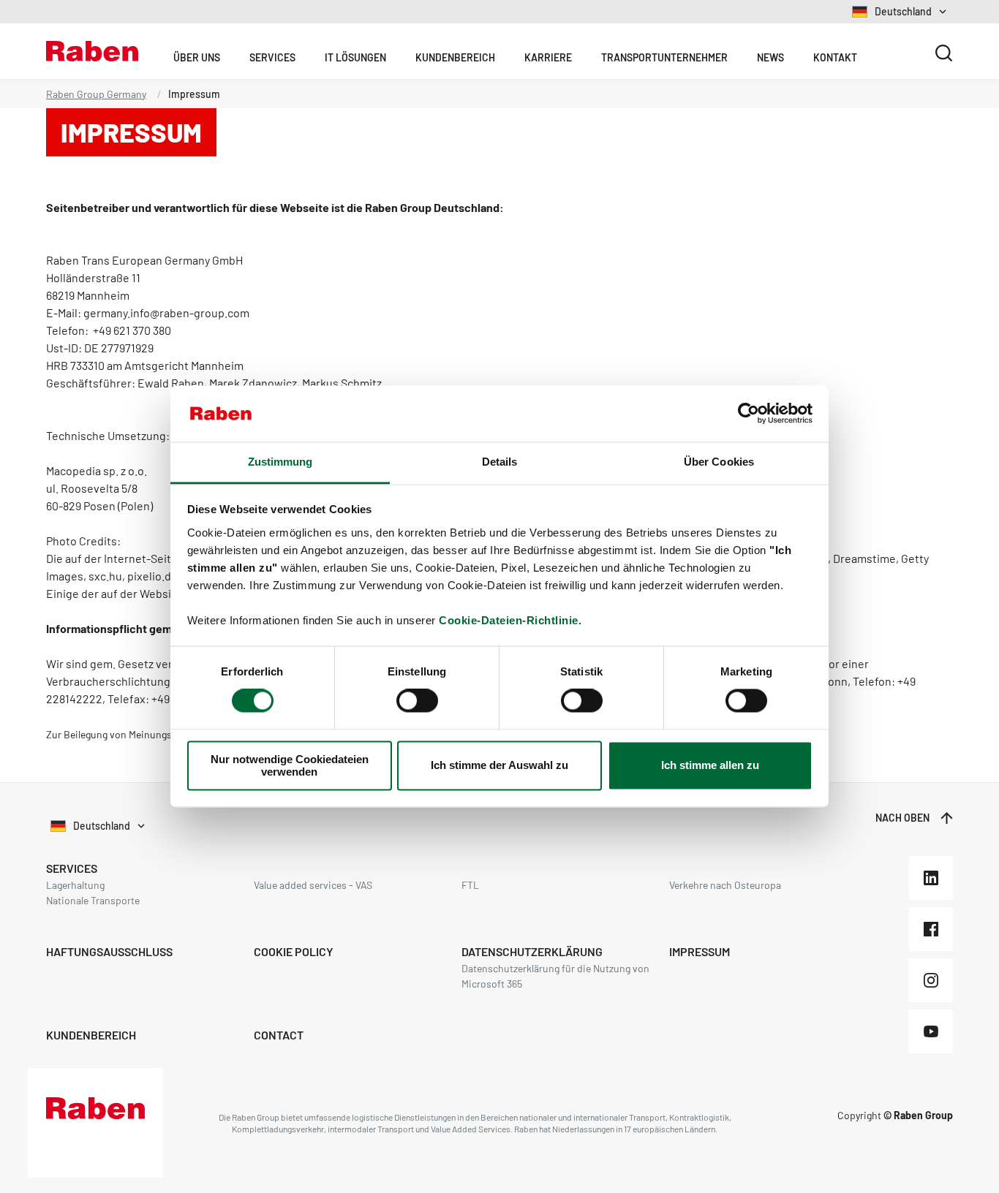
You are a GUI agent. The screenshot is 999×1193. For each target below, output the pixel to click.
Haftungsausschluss (109, 951)
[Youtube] (931, 1031)
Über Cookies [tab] (719, 461)
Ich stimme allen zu (710, 766)
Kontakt (835, 57)
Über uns (196, 57)
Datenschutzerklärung (532, 951)
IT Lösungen (355, 57)
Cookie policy (293, 951)
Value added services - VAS (313, 885)
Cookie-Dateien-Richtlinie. (510, 620)
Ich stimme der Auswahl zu (499, 766)
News (770, 57)
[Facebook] (931, 929)
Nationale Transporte (93, 900)
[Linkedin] (931, 878)
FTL (470, 885)
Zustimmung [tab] (280, 461)
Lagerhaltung (75, 885)
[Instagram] (931, 980)
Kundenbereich (455, 57)
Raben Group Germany (96, 94)
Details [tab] (500, 461)
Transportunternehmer (664, 57)
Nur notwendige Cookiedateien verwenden (290, 765)
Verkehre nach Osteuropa (725, 885)
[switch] (417, 701)
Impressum (699, 951)
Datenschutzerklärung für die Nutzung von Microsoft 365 (555, 976)
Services (272, 57)
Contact (279, 1035)
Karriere (548, 57)
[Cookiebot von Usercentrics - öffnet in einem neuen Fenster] (749, 414)
